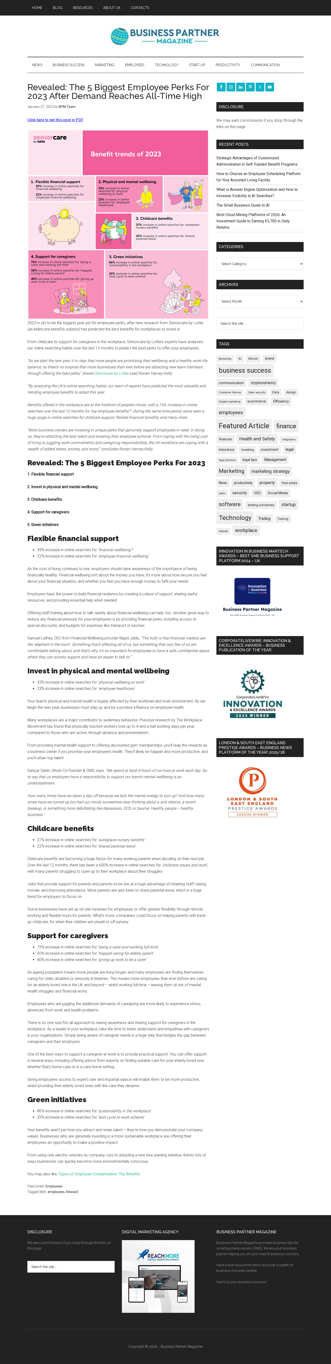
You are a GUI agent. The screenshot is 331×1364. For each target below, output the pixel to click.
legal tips (250, 460)
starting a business (261, 505)
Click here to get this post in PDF (55, 120)
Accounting (225, 358)
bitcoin (253, 358)
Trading (264, 519)
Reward (72, 1192)
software (230, 504)
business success (245, 370)
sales (222, 493)
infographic (289, 439)
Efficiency (281, 401)
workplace (246, 530)
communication (231, 383)
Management (275, 459)
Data (275, 392)
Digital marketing (229, 401)
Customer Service (230, 392)
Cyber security (256, 392)
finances (225, 439)
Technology (235, 517)
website (223, 531)
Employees (54, 1186)
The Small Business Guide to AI (243, 205)
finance (286, 426)
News (223, 483)
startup (288, 504)
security (239, 492)
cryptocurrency (263, 382)
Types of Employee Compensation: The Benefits (99, 1174)
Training (282, 519)
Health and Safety (257, 439)
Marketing (231, 471)
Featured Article (244, 426)
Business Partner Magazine (165, 36)
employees (56, 1192)
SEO (257, 493)
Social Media (278, 493)
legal (289, 449)
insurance (226, 450)
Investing (247, 450)
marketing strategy (271, 471)
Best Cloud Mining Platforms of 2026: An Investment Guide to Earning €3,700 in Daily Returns (253, 221)
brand (269, 358)
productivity (243, 483)
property (267, 482)
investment (269, 450)
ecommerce (256, 401)
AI (239, 358)
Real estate (289, 483)
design (291, 392)
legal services (227, 460)
